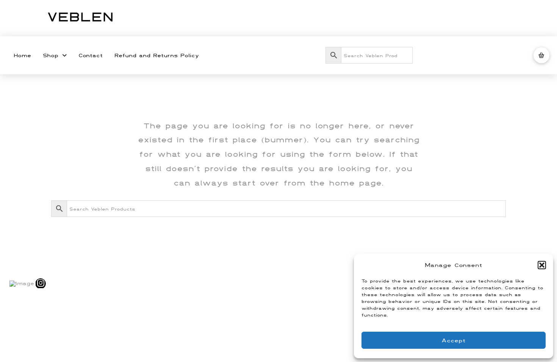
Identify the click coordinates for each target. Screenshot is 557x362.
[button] (542, 265)
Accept (453, 340)
